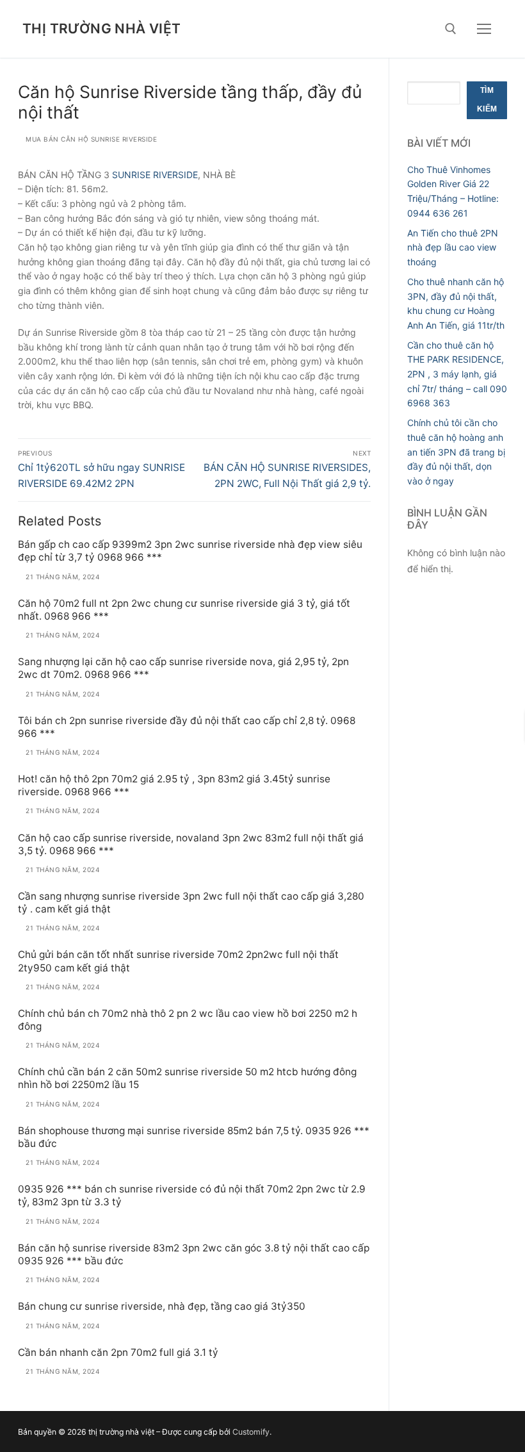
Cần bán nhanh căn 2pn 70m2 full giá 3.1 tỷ (118, 1352)
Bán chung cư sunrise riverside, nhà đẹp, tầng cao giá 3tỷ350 (161, 1306)
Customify (251, 1432)
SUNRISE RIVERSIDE (155, 174)
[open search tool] (450, 29)
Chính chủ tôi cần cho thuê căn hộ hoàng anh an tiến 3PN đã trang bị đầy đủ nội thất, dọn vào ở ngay (456, 451)
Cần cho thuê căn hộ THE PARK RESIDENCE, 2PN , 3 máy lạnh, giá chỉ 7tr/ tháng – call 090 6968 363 (457, 374)
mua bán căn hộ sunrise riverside (90, 139)
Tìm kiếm (487, 100)
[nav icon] (484, 28)
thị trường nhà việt (101, 29)
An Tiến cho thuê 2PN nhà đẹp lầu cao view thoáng (452, 247)
